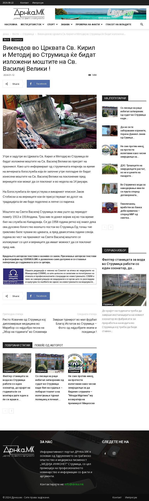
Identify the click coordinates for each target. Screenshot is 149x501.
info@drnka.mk (74, 484)
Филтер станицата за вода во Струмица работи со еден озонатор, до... (123, 264)
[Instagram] (114, 454)
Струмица (28, 34)
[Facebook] (105, 454)
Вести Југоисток (31, 24)
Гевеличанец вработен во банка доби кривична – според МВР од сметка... (131, 211)
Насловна (10, 24)
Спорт (51, 24)
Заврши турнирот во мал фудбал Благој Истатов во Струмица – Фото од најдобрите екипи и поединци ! (75, 326)
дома (6, 34)
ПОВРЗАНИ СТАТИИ (17, 345)
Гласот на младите (118, 24)
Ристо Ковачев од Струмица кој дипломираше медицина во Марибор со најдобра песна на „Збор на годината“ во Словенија (25, 326)
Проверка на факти (88, 24)
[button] (141, 24)
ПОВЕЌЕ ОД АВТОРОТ (49, 345)
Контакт (24, 2)
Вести (15, 34)
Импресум (37, 2)
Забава (65, 24)
